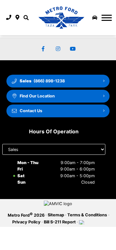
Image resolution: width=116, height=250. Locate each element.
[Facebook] (43, 48)
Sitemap (56, 215)
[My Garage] (94, 17)
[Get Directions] (18, 18)
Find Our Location (37, 96)
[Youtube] (72, 48)
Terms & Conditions (87, 215)
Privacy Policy (26, 222)
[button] (26, 18)
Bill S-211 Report (60, 222)
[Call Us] (9, 18)
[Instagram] (58, 48)
